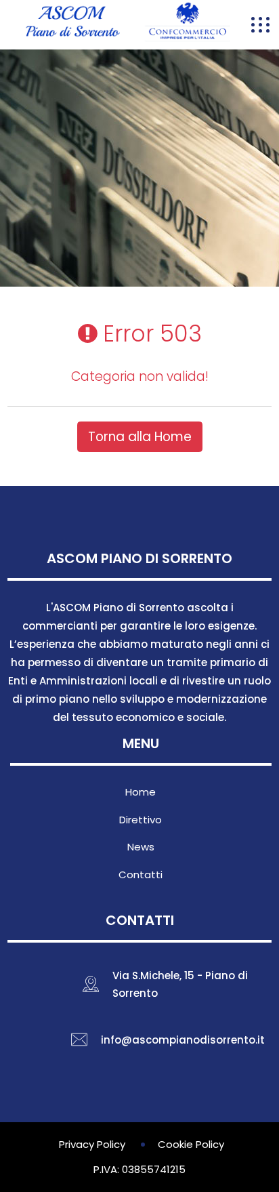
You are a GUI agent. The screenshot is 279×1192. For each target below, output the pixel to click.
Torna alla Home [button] (140, 437)
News (140, 847)
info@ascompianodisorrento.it (183, 1040)
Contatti (141, 874)
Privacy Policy (92, 1144)
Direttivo (140, 820)
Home (140, 792)
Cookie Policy (191, 1144)
